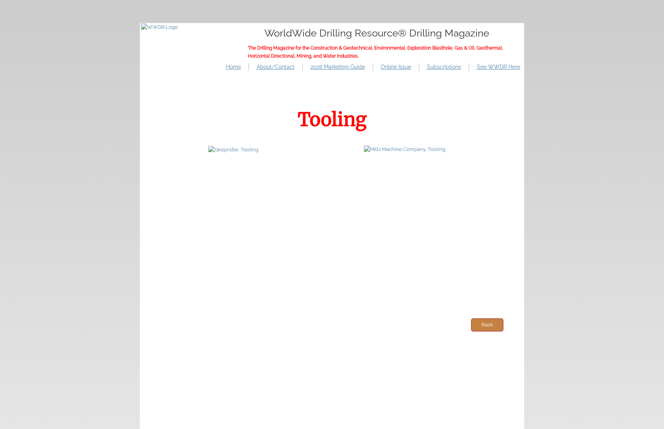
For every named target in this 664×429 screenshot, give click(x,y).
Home (233, 67)
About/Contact (276, 67)
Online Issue (396, 67)
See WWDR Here (498, 67)
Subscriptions (444, 67)
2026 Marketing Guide (337, 67)
